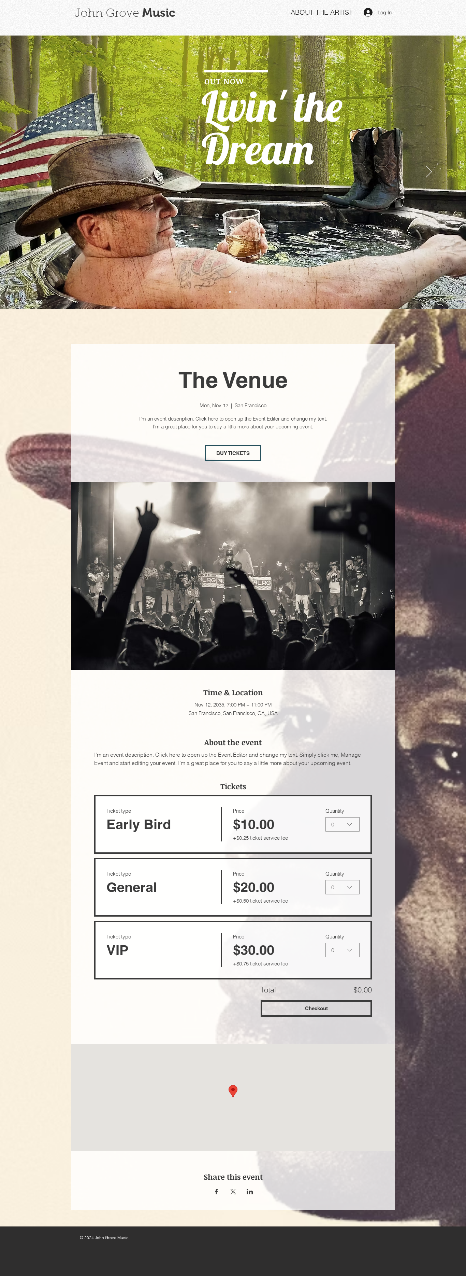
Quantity (334, 811)
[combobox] (342, 824)
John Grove (106, 14)
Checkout (316, 1008)
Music (157, 12)
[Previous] (37, 172)
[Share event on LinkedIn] (250, 1191)
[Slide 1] (230, 292)
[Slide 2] (236, 292)
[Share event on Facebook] (216, 1191)
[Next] (429, 172)
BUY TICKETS (233, 453)
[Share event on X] (233, 1191)
